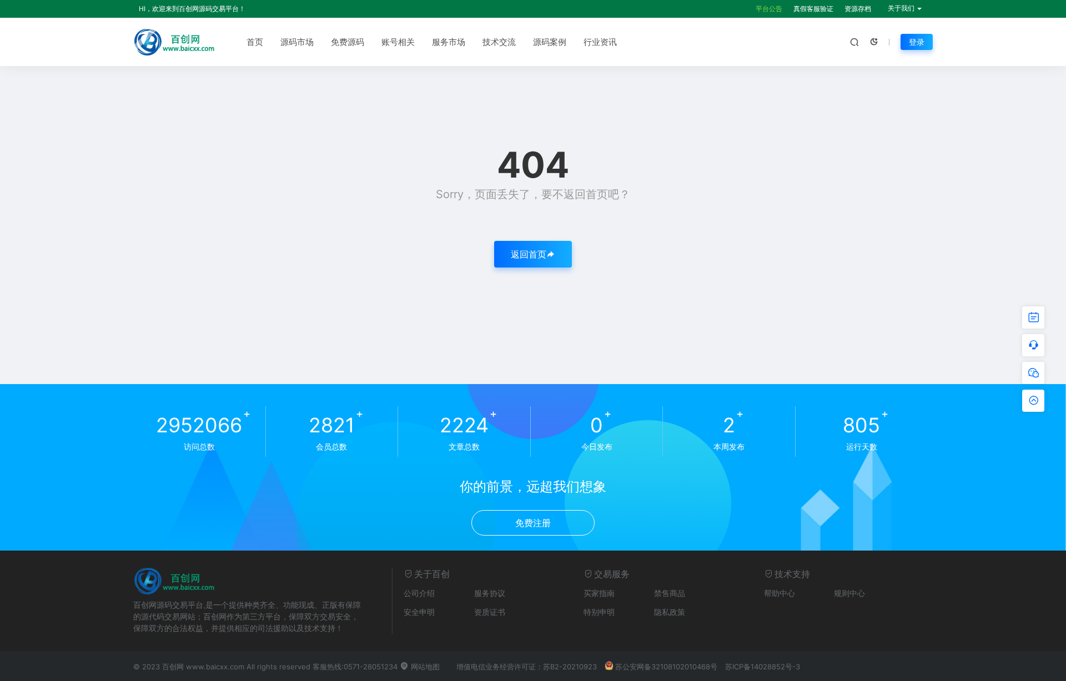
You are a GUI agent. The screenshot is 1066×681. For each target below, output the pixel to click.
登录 (916, 42)
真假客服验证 (813, 8)
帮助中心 (779, 593)
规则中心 (849, 593)
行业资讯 (600, 42)
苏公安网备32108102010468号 (666, 666)
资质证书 (489, 612)
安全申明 (419, 612)
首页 (255, 42)
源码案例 (549, 42)
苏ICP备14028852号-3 (762, 666)
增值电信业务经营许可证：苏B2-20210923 (526, 666)
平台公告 (769, 8)
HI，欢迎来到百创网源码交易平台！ (192, 8)
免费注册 (533, 522)
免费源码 (347, 42)
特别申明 (599, 612)
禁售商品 (669, 593)
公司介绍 (419, 593)
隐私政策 (669, 612)
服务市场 (448, 42)
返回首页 (528, 254)
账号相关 (398, 42)
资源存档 (857, 8)
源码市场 (297, 42)
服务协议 (489, 593)
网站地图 (424, 666)
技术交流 (499, 42)
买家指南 (599, 593)
